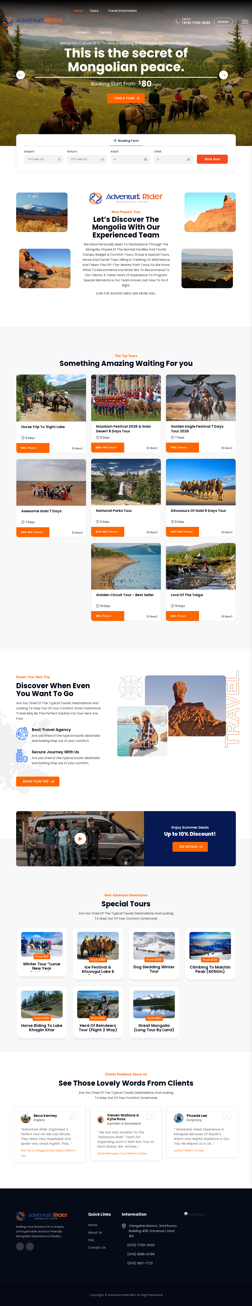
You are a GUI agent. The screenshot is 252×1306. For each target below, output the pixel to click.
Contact (105, 32)
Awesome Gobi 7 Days (41, 511)
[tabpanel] (126, 158)
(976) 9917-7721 (140, 1263)
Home (78, 11)
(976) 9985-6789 (141, 1254)
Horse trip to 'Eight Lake (43, 426)
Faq (91, 1240)
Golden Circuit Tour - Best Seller (125, 594)
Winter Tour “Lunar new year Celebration (42, 968)
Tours (94, 11)
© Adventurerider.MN (119, 1295)
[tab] (126, 142)
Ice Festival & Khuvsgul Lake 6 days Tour (98, 971)
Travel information (122, 11)
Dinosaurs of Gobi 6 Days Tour (198, 510)
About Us (95, 1232)
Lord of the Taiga (187, 594)
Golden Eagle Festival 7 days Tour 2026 (197, 429)
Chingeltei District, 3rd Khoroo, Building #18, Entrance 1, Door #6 (153, 1231)
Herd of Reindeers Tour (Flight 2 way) (98, 1028)
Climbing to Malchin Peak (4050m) (210, 969)
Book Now (212, 159)
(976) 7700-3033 (196, 23)
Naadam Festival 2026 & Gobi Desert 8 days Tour (123, 429)
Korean (223, 22)
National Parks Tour (114, 510)
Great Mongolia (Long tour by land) (154, 1028)
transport (81, 32)
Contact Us (97, 1247)
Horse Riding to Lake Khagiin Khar (41, 1028)
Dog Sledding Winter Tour (154, 969)
